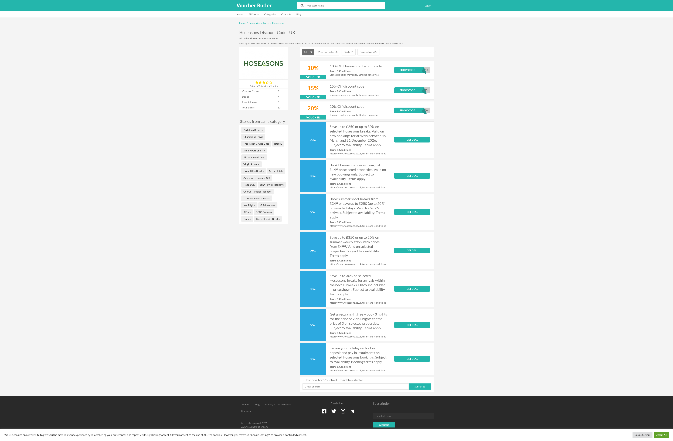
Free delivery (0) (368, 52)
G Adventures (267, 205)
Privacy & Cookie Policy (278, 404)
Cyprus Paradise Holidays (257, 191)
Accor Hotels (276, 171)
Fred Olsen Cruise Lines (256, 143)
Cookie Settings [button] (642, 434)
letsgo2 (278, 143)
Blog (298, 14)
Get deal (412, 139)
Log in (428, 5)
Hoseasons (278, 22)
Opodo (247, 218)
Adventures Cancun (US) (256, 177)
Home (240, 14)
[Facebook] (324, 411)
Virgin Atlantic (251, 164)
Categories (270, 14)
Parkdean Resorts (253, 129)
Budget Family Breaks (268, 218)
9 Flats (247, 212)
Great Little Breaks (253, 171)
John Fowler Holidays (272, 184)
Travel (266, 22)
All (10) (308, 52)
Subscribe (419, 386)
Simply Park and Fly (254, 150)
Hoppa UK (249, 184)
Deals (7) (348, 52)
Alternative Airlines (254, 157)
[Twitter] (333, 411)
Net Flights (249, 205)
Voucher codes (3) (328, 52)
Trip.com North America (256, 198)
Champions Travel (253, 136)
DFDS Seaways (264, 212)
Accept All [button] (661, 434)
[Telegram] (352, 411)
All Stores (254, 14)
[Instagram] (343, 411)
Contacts (286, 14)
